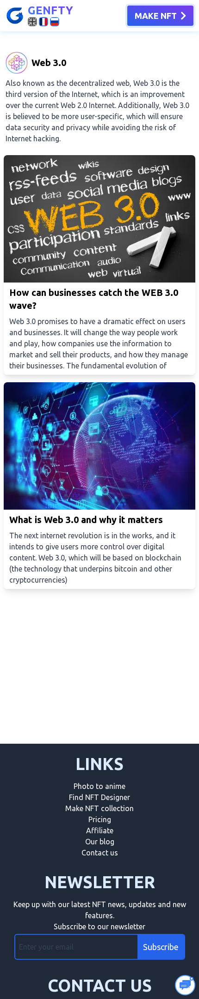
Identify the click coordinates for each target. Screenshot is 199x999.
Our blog (99, 841)
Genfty (50, 10)
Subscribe (161, 946)
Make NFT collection (99, 808)
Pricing (99, 819)
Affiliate (99, 830)
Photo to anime (99, 786)
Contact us (99, 853)
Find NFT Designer (99, 797)
